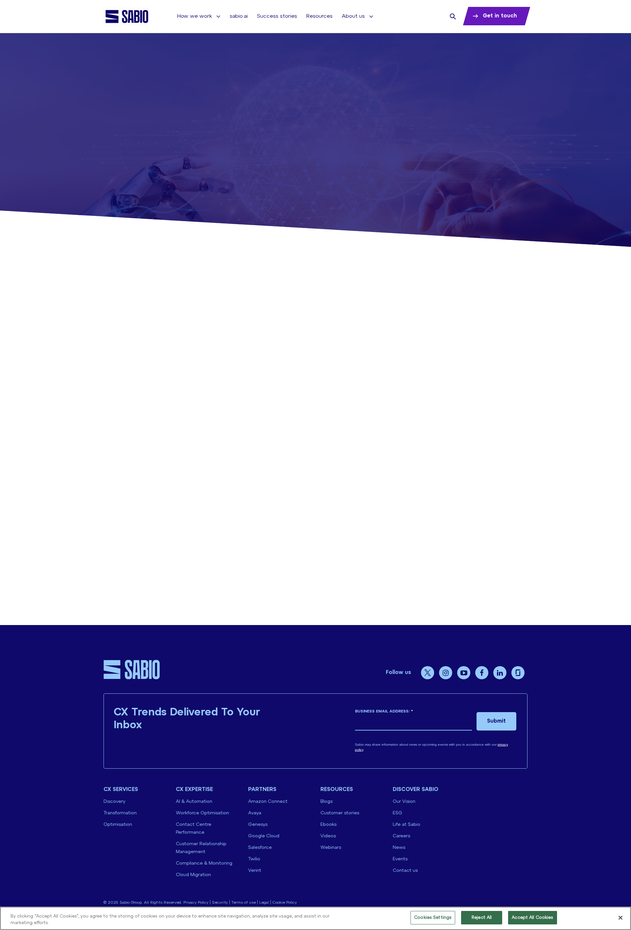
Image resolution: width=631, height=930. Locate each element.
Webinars (330, 848)
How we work (194, 16)
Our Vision (404, 802)
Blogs (326, 802)
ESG (397, 813)
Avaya (254, 813)
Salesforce (260, 848)
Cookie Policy (284, 902)
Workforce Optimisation (202, 813)
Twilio (254, 859)
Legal (264, 902)
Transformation (120, 813)
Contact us (405, 871)
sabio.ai (239, 16)
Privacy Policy (195, 902)
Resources (319, 16)
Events (400, 859)
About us (353, 16)
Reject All (482, 918)
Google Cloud (263, 836)
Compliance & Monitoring (204, 863)
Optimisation (118, 825)
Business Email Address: (384, 711)
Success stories (277, 16)
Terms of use (243, 902)
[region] (315, 918)
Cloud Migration (193, 875)
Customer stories (339, 813)
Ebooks (328, 825)
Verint (254, 871)
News (399, 848)
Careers (401, 836)
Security (220, 902)
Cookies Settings (433, 918)
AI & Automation (194, 802)
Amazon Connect (268, 802)
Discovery (114, 802)
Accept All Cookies (532, 918)
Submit (496, 721)
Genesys (258, 825)
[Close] (620, 917)
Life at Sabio (406, 825)
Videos (328, 836)
